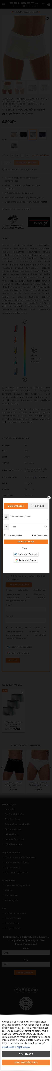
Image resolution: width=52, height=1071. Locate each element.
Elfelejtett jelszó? (40, 535)
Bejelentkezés (26, 542)
